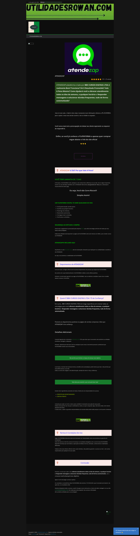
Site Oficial (83, 156)
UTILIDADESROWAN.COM (36, 36)
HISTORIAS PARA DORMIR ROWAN (53, 2)
